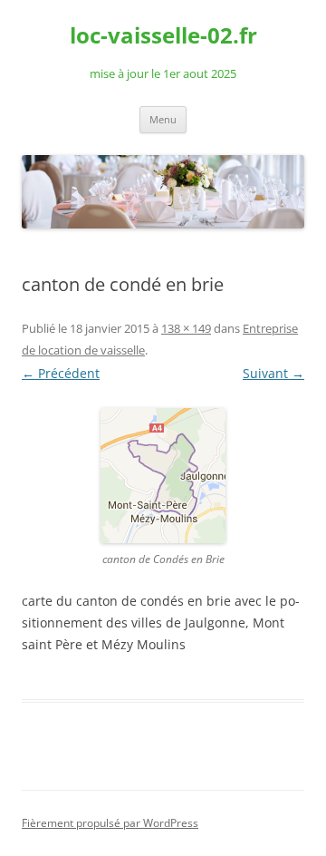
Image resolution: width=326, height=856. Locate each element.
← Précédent (61, 373)
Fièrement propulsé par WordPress (110, 823)
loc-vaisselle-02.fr (163, 36)
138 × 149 (186, 328)
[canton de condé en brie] (163, 475)
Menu (163, 119)
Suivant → (273, 373)
